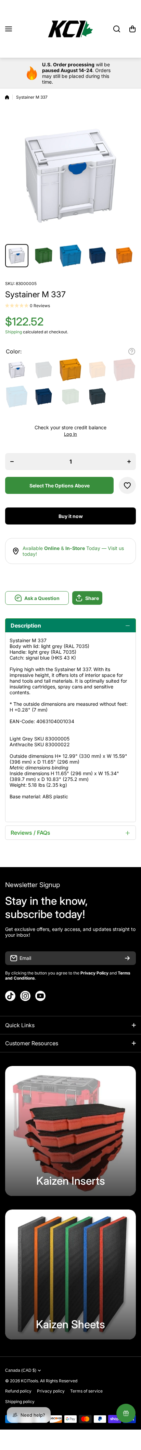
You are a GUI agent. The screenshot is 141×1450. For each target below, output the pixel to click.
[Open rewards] (126, 1413)
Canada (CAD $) (20, 1370)
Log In (70, 434)
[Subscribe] (127, 958)
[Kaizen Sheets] (70, 1274)
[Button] (131, 351)
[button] (132, 29)
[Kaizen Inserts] (70, 1131)
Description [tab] (26, 625)
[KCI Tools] (70, 29)
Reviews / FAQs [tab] (30, 832)
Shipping (13, 331)
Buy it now (71, 516)
